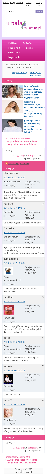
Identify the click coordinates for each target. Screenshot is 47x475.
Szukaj (29, 47)
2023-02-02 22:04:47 (14, 341)
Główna (27, 42)
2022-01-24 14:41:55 (14, 301)
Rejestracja (14, 52)
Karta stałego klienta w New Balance (21, 143)
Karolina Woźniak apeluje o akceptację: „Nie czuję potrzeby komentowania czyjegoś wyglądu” (33, 92)
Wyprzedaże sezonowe (18, 141)
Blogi (12, 2)
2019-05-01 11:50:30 (14, 262)
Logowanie (14, 57)
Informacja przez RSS (18, 163)
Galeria (19, 2)
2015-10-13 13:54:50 (14, 177)
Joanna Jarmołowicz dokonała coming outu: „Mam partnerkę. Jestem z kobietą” (33, 126)
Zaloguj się (39, 4)
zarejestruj (33, 155)
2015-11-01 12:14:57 (14, 232)
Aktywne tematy (19, 72)
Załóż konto (28, 4)
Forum (6, 2)
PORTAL (12, 42)
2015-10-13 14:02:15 (14, 207)
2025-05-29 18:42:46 (14, 404)
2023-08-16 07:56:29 (14, 370)
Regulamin (14, 47)
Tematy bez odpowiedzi (35, 74)
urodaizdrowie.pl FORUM (17, 138)
